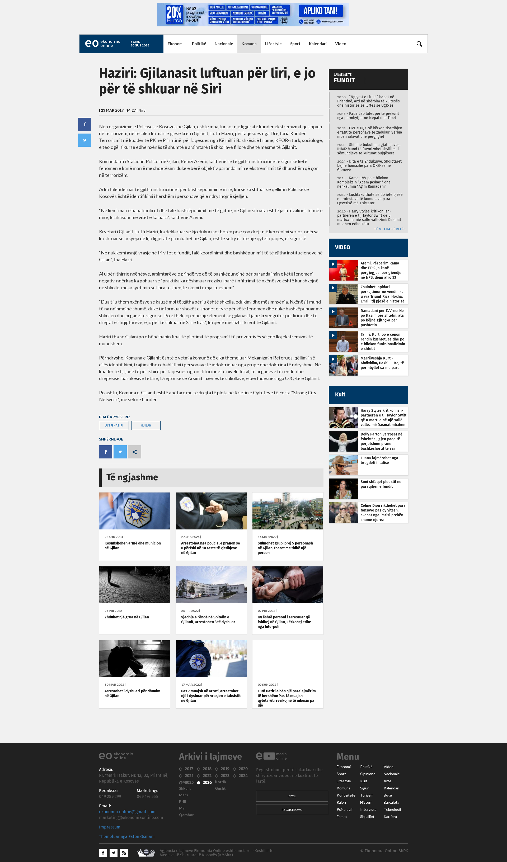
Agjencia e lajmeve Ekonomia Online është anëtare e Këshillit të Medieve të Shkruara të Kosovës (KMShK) (216, 853)
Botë (388, 795)
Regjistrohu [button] (292, 810)
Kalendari (318, 43)
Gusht (220, 788)
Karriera (390, 816)
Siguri (364, 788)
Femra (342, 816)
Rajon (341, 802)
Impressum (109, 827)
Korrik (220, 782)
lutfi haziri (114, 425)
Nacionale (224, 43)
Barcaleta (391, 802)
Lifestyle (273, 43)
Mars (183, 795)
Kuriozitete (346, 795)
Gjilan (146, 425)
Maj (182, 808)
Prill (182, 801)
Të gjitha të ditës (389, 229)
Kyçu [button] (292, 796)
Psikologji (344, 809)
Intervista (368, 809)
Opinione (367, 774)
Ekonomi (176, 43)
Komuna (249, 43)
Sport (295, 43)
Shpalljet (367, 816)
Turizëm (366, 795)
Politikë (199, 43)
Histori (365, 802)
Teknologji (392, 809)
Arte (387, 781)
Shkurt (185, 788)
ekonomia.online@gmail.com (127, 812)
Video (340, 43)
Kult (363, 781)
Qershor (186, 815)
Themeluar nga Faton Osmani (127, 837)
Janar (184, 782)
